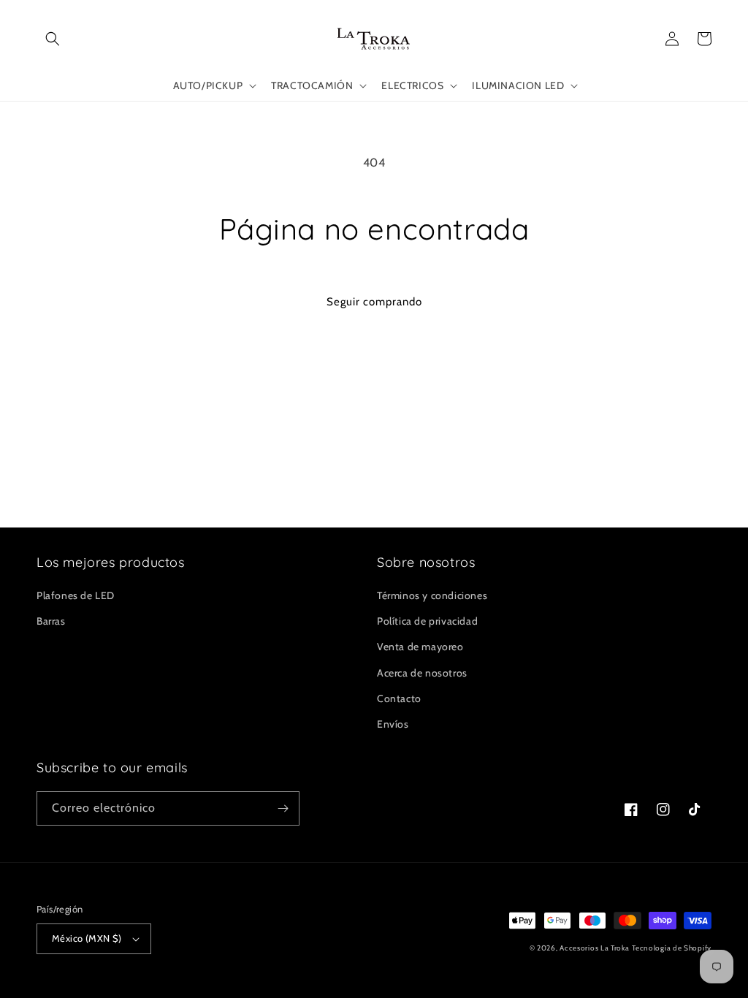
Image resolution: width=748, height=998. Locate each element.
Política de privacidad (427, 621)
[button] (53, 39)
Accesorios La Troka (594, 948)
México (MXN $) (87, 938)
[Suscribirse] (283, 808)
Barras (51, 621)
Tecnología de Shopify (671, 948)
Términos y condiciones (432, 595)
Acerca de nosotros (422, 672)
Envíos (393, 724)
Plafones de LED (76, 595)
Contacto (399, 698)
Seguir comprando (374, 301)
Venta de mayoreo (420, 646)
